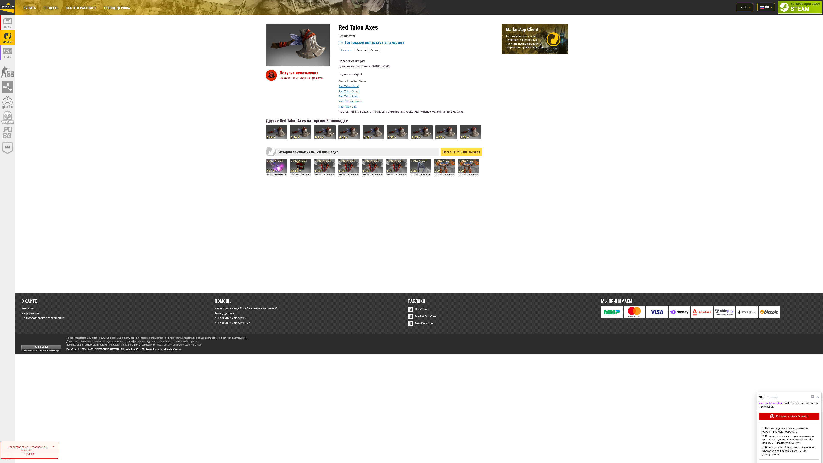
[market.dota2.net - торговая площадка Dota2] (7, 37)
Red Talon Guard (349, 91)
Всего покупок (461, 152)
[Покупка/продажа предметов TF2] (7, 117)
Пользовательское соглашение (42, 318)
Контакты (27, 308)
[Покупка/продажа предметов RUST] (7, 87)
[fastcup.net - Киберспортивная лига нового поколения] (7, 147)
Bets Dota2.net (424, 323)
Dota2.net (421, 309)
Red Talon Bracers (350, 101)
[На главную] (7, 7)
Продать (51, 8)
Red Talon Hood (349, 86)
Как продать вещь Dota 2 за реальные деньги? (246, 308)
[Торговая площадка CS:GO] (7, 71)
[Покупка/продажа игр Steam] (7, 102)
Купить (30, 8)
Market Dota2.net (426, 316)
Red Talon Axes (348, 96)
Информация (30, 313)
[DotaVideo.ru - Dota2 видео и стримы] (7, 52)
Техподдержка (117, 8)
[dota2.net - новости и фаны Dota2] (7, 22)
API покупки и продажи (230, 318)
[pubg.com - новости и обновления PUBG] (7, 132)
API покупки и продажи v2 (232, 323)
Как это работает (81, 8)
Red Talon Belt (348, 106)
